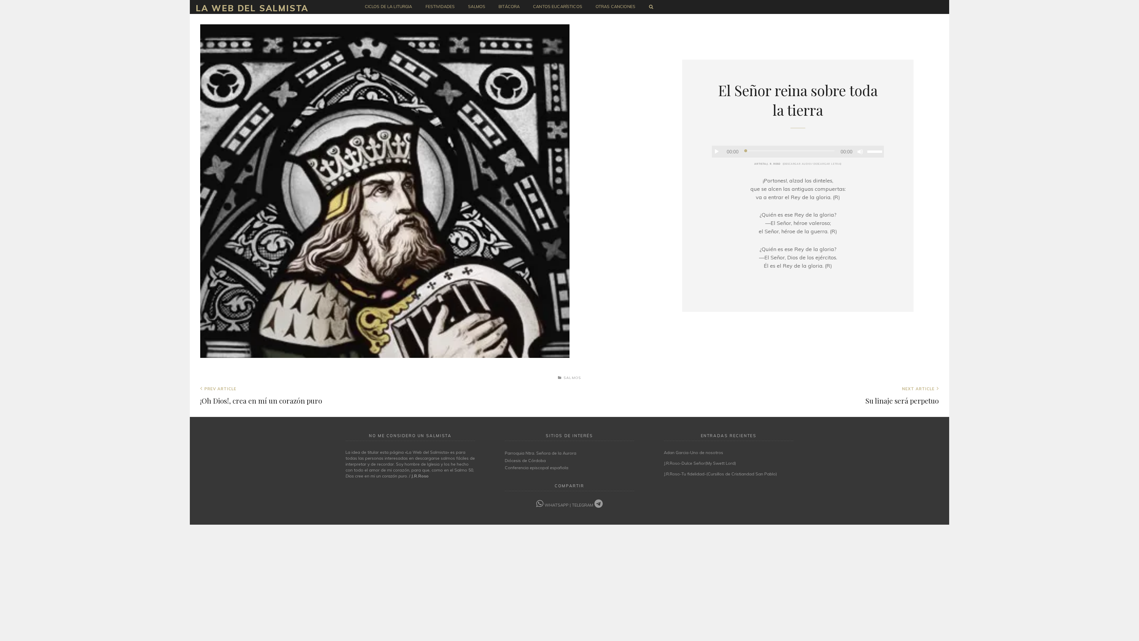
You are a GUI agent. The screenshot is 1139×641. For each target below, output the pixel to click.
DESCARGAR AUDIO (797, 163)
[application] (798, 152)
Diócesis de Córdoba (525, 460)
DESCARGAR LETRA (826, 163)
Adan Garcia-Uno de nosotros (693, 452)
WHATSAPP (556, 505)
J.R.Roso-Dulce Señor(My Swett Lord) (700, 463)
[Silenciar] (860, 152)
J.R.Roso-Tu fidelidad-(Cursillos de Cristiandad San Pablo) (720, 474)
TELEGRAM (583, 505)
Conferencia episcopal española (536, 467)
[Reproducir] (717, 152)
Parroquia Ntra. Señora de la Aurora (540, 453)
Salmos (572, 377)
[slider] (875, 151)
